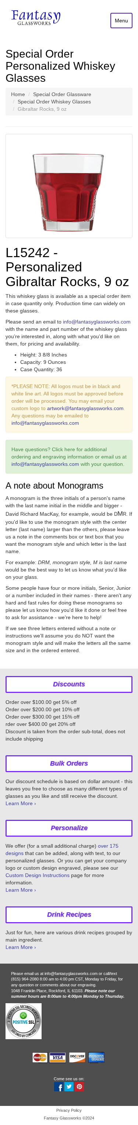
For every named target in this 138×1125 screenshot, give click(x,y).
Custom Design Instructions (38, 875)
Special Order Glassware (62, 94)
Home (18, 94)
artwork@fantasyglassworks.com (85, 408)
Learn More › (21, 803)
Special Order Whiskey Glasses (54, 102)
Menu (121, 20)
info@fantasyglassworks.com (97, 322)
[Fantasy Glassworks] (37, 18)
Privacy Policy (69, 1110)
